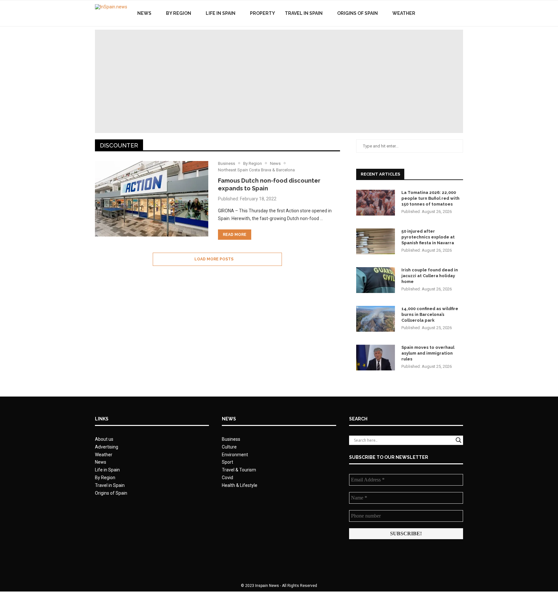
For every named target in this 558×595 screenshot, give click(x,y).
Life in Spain (220, 13)
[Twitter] (443, 13)
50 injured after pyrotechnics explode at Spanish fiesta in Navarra (428, 237)
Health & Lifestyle (239, 485)
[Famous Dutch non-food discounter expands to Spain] (151, 199)
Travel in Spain (304, 13)
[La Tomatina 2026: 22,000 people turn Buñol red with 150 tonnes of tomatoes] (375, 203)
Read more (234, 234)
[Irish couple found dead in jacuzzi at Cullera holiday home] (375, 280)
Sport (227, 462)
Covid (227, 477)
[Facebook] (436, 13)
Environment (235, 454)
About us (104, 439)
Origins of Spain (357, 13)
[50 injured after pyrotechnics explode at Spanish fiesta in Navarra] (375, 241)
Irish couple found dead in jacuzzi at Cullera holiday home (429, 275)
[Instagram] (450, 13)
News (144, 13)
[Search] (460, 13)
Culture (229, 446)
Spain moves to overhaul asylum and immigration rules (427, 353)
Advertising (106, 446)
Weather (403, 13)
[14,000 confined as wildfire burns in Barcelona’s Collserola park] (375, 319)
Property (262, 13)
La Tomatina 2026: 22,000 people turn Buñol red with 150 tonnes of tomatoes (430, 198)
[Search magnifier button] (458, 440)
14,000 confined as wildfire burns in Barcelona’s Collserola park (429, 314)
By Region (178, 13)
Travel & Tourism (239, 469)
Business (231, 439)
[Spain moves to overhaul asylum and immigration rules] (375, 357)
